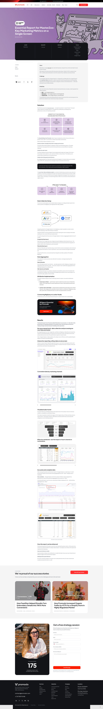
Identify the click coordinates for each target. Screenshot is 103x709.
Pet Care (53, 694)
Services (41, 684)
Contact (66, 4)
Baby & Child (53, 698)
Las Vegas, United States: (83, 691)
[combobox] (54, 644)
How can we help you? (57, 651)
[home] (19, 5)
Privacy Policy (67, 692)
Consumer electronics (55, 686)
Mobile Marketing (42, 691)
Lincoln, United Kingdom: (83, 686)
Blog (63, 4)
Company (67, 684)
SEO (31, 4)
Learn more (46, 311)
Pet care (43, 47)
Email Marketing (42, 689)
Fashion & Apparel (54, 695)
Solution (16, 68)
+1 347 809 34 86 (20, 696)
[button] (28, 5)
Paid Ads (40, 688)
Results (16, 75)
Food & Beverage (54, 691)
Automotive (53, 688)
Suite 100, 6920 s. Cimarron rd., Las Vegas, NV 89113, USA (83, 693)
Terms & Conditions (68, 694)
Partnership (58, 4)
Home (16, 8)
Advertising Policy (68, 695)
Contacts (66, 691)
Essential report (51, 108)
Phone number (55, 642)
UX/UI (40, 694)
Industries (43, 4)
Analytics (60, 47)
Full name (55, 632)
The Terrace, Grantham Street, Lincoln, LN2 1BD (82, 688)
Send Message (66, 667)
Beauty (52, 689)
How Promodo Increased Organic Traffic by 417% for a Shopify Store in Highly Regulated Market (69, 605)
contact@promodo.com (22, 693)
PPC (27, 4)
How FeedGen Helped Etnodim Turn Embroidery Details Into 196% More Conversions (32, 605)
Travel (52, 697)
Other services (36, 4)
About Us (53, 4)
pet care (49, 67)
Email (54, 637)
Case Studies (49, 4)
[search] (77, 5)
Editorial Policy (67, 697)
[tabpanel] (56, 388)
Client (16, 67)
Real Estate (53, 692)
